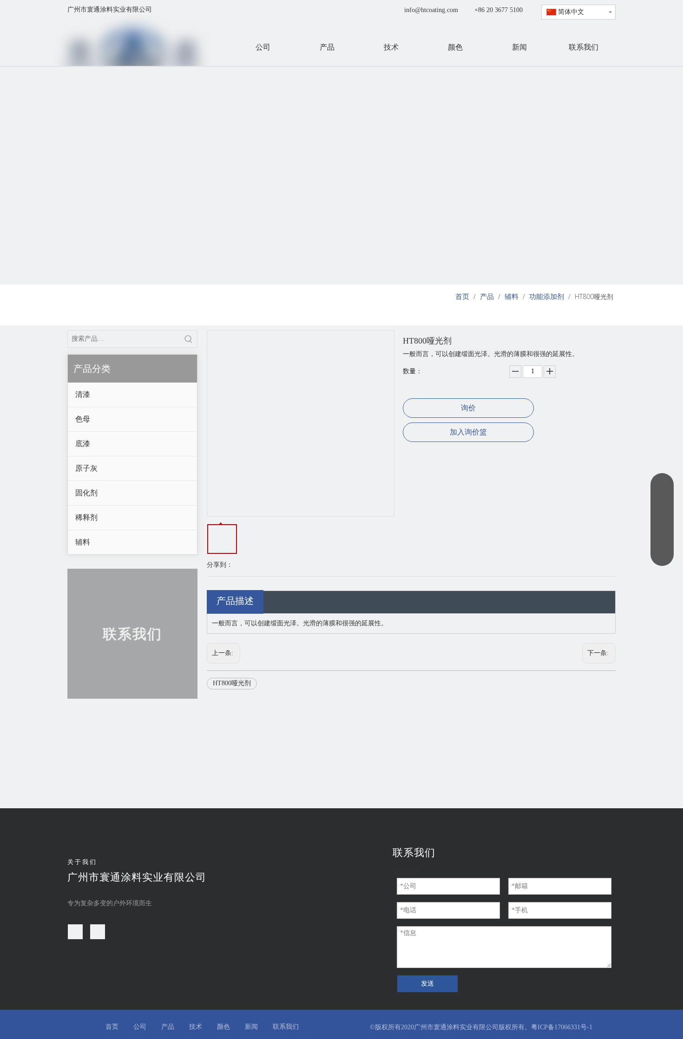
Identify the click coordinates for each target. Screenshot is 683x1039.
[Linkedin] (97, 931)
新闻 (251, 1026)
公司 (139, 1026)
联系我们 (286, 1026)
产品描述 (235, 601)
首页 (111, 1026)
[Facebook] (75, 931)
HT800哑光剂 (232, 683)
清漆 (82, 394)
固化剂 (86, 493)
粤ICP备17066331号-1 (561, 1027)
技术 (195, 1026)
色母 (82, 419)
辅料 (82, 542)
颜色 (223, 1026)
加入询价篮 (468, 432)
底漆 (82, 444)
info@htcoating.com (431, 9)
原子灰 (86, 468)
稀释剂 (86, 517)
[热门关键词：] (188, 339)
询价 (468, 408)
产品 (167, 1026)
